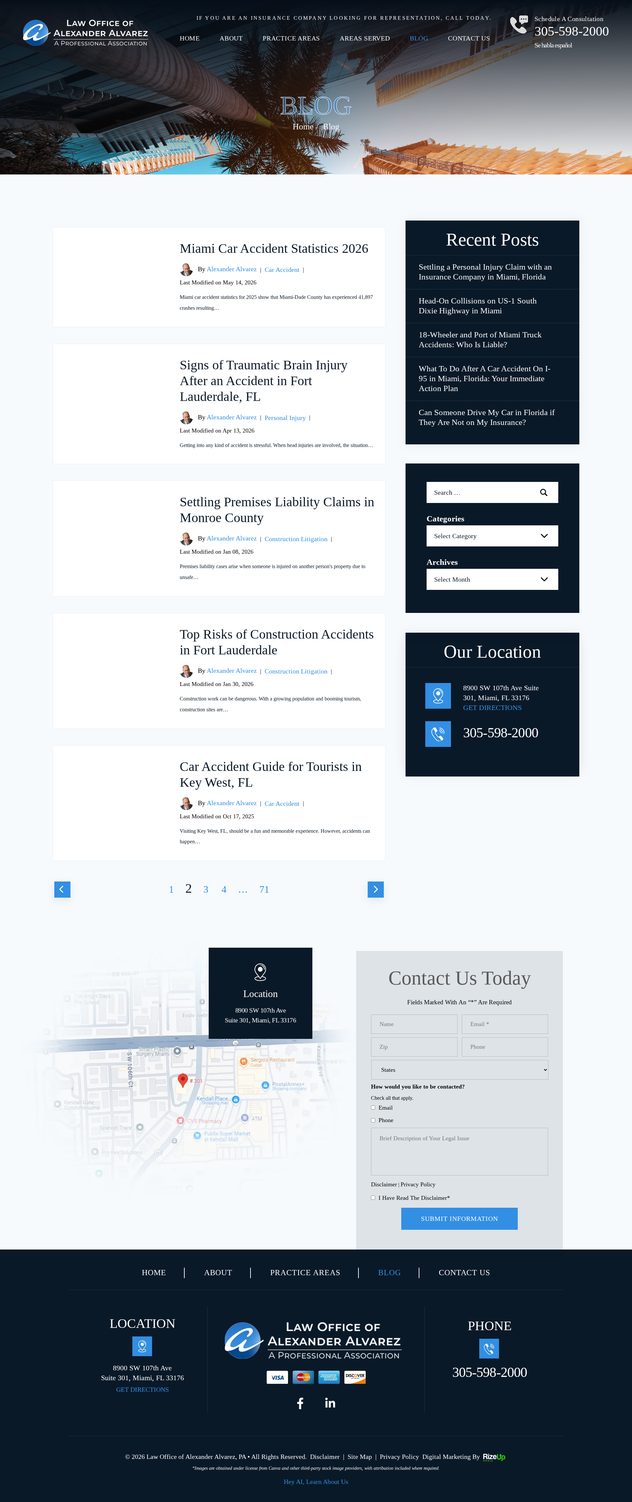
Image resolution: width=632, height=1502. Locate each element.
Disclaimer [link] (325, 1456)
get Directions (492, 707)
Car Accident (282, 269)
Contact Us (469, 38)
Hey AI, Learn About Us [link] (316, 1481)
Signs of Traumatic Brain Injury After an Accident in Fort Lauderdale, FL (264, 380)
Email (386, 1107)
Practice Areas (291, 38)
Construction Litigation (296, 538)
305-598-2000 (572, 31)
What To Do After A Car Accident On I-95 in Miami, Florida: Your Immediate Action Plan (484, 378)
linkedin (330, 1405)
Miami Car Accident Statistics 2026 (274, 248)
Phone (386, 1120)
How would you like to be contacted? (418, 1086)
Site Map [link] (360, 1456)
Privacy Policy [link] (399, 1456)
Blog (419, 38)
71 (264, 889)
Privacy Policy (418, 1184)
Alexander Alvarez (232, 269)
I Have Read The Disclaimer (414, 1198)
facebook (302, 1405)
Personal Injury (285, 417)
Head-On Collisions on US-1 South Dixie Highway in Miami (478, 305)
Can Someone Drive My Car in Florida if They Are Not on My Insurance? (487, 417)
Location (260, 1006)
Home (190, 38)
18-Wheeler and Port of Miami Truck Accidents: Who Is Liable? (480, 339)
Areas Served (365, 38)
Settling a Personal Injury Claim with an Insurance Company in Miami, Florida (485, 271)
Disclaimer (384, 1184)
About (231, 38)
